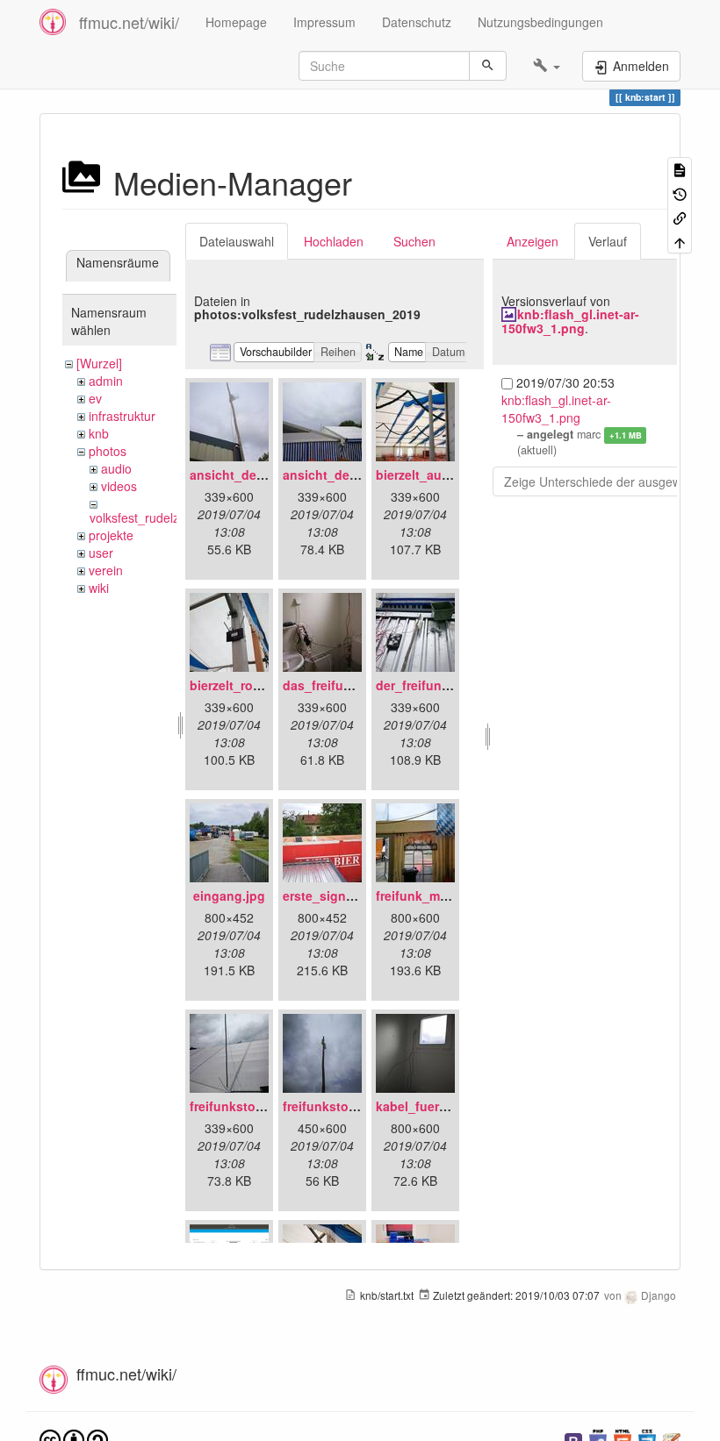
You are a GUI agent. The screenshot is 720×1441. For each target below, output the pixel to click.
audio (116, 468)
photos (107, 451)
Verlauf (607, 241)
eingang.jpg (229, 895)
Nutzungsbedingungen (540, 22)
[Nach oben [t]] (679, 241)
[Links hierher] (679, 217)
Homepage (236, 22)
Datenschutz (416, 22)
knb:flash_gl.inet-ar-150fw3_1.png (570, 320)
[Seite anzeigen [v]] (679, 169)
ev (95, 398)
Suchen (414, 241)
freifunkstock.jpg (334, 1106)
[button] (546, 66)
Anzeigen (532, 241)
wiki (99, 587)
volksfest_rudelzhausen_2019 (173, 517)
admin (106, 380)
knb (99, 433)
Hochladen (334, 241)
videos (119, 486)
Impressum (324, 22)
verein (106, 570)
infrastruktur (122, 415)
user (101, 552)
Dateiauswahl (236, 241)
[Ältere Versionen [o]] (679, 192)
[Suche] (488, 66)
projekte (111, 535)
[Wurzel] (99, 363)
